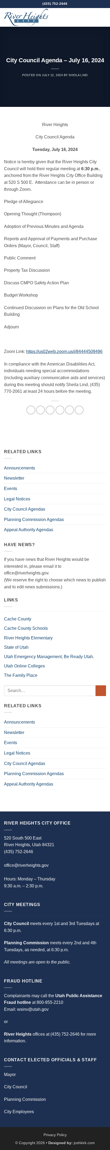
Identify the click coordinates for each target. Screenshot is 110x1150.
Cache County (17, 619)
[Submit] (101, 690)
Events (10, 488)
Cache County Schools (26, 628)
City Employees (19, 1111)
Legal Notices (17, 499)
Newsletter (14, 478)
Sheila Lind (78, 75)
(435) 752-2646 (65, 1034)
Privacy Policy (55, 1135)
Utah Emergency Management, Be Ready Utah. (49, 656)
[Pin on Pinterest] (69, 410)
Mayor (10, 1074)
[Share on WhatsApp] (30, 410)
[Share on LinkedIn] (79, 410)
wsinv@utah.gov (33, 1009)
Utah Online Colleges (24, 666)
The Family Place (20, 675)
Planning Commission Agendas (34, 519)
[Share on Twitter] (50, 410)
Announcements (19, 468)
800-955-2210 (50, 1002)
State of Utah (16, 647)
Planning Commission (25, 1099)
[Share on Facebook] (40, 410)
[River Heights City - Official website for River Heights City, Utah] (30, 17)
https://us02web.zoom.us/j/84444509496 (64, 351)
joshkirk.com (84, 1143)
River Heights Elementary (28, 638)
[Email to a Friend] (60, 410)
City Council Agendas (24, 509)
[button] (103, 17)
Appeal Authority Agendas (28, 529)
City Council (15, 1087)
